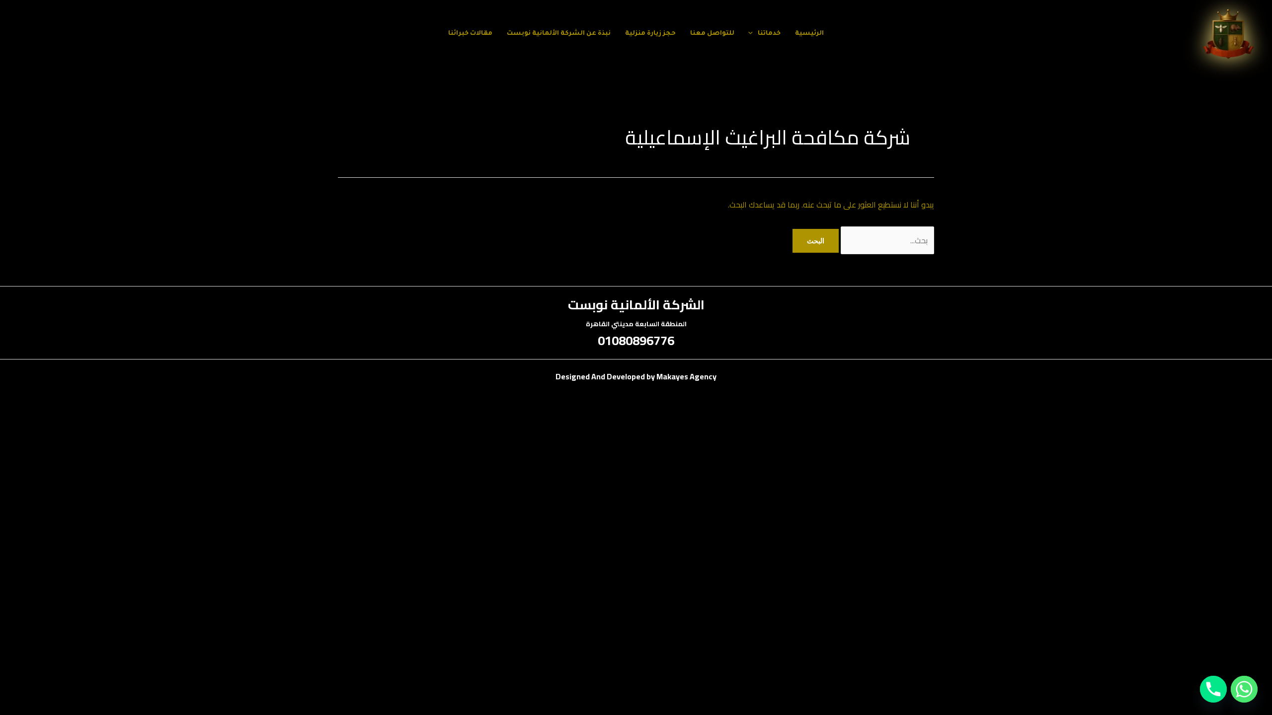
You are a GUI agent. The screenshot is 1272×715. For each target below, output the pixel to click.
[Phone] (1213, 689)
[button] (753, 33)
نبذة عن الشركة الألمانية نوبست (559, 33)
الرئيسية (809, 33)
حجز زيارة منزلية (650, 33)
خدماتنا (769, 33)
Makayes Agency (686, 376)
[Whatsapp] (1244, 689)
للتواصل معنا (712, 33)
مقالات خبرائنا (470, 33)
